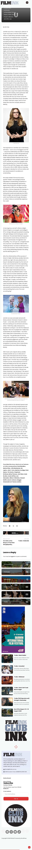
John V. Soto (11, 470)
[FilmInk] (16, 754)
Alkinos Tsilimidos (14, 478)
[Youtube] (15, 832)
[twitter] (13, 525)
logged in (12, 556)
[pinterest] (17, 525)
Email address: (7, 791)
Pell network (14, 842)
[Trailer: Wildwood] (7, 680)
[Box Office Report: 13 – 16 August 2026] (7, 712)
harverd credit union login (18, 844)
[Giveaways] (16, 579)
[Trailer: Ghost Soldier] (7, 658)
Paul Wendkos (21, 466)
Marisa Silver (6, 468)
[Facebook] (7, 832)
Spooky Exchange (22, 842)
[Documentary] (16, 564)
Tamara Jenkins (16, 482)
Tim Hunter (11, 472)
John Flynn (20, 474)
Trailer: (20, 655)
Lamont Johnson (12, 480)
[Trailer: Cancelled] (7, 669)
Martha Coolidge (20, 470)
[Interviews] (16, 587)
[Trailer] (16, 602)
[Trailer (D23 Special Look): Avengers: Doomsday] (7, 702)
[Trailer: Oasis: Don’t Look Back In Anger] (7, 691)
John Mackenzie (15, 468)
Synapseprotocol (6, 842)
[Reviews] (16, 594)
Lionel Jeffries (12, 476)
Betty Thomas (13, 474)
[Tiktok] (19, 832)
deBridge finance (6, 844)
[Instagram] (11, 832)
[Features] (16, 572)
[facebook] (9, 525)
